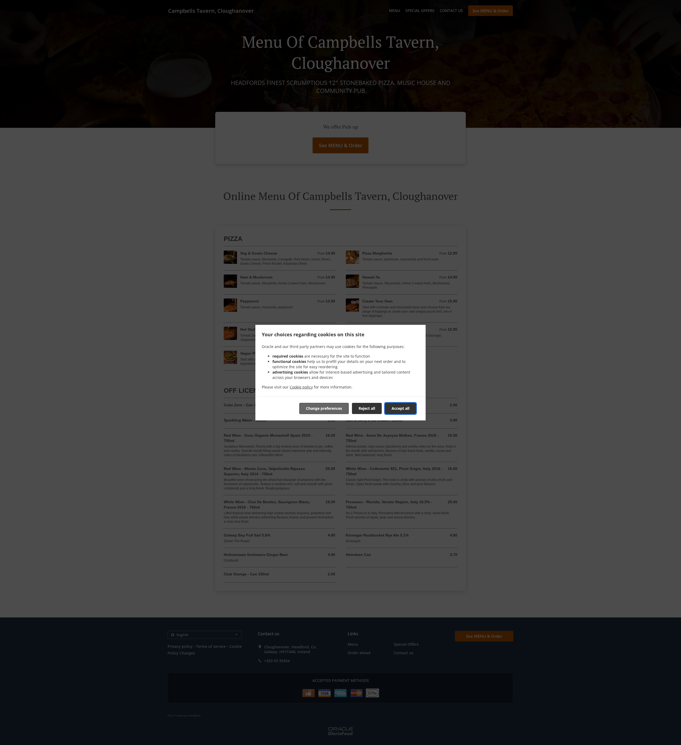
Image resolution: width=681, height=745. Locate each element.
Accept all (400, 408)
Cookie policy (301, 387)
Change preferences (324, 408)
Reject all (367, 408)
